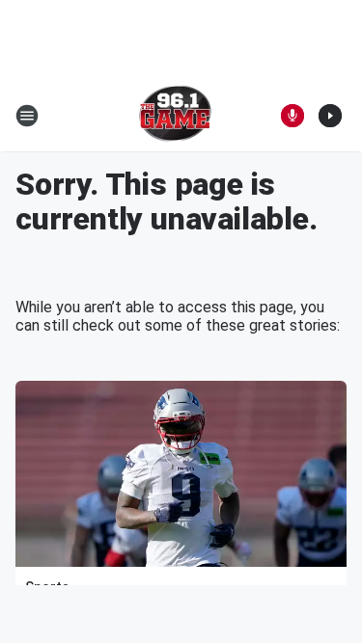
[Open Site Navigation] (27, 115)
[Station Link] (175, 116)
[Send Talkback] (292, 115)
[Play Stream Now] (330, 115)
